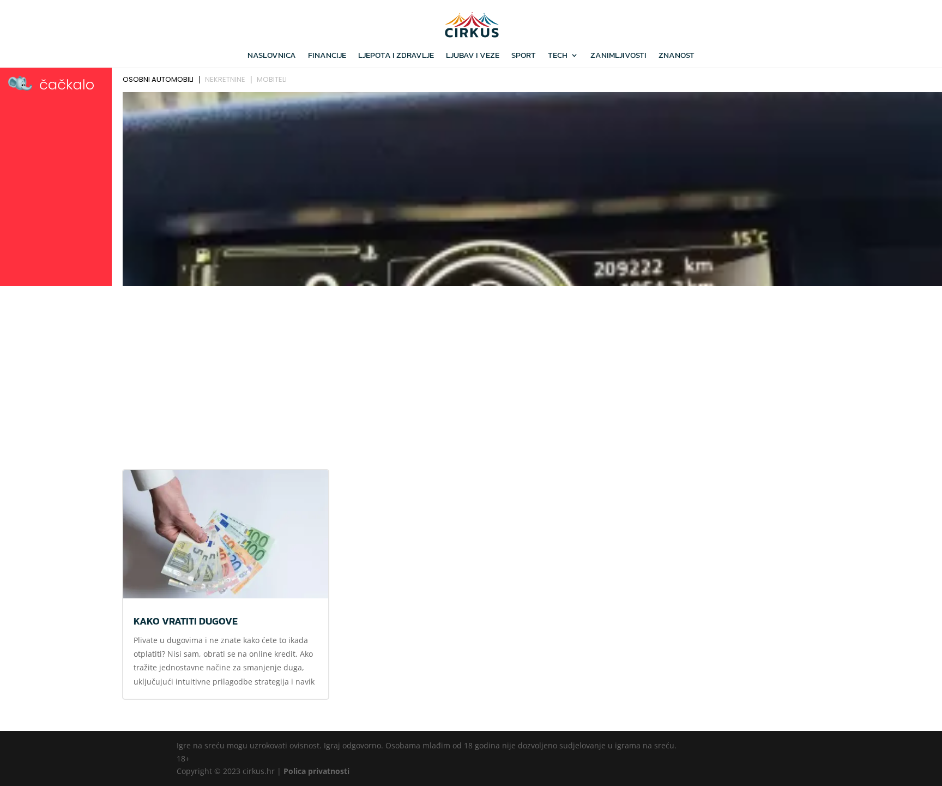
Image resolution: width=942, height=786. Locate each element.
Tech (557, 56)
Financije (327, 56)
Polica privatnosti (316, 771)
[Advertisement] (471, 371)
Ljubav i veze (472, 56)
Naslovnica (271, 56)
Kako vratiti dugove (186, 621)
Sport (523, 56)
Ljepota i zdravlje (396, 56)
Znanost (677, 56)
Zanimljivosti (618, 56)
